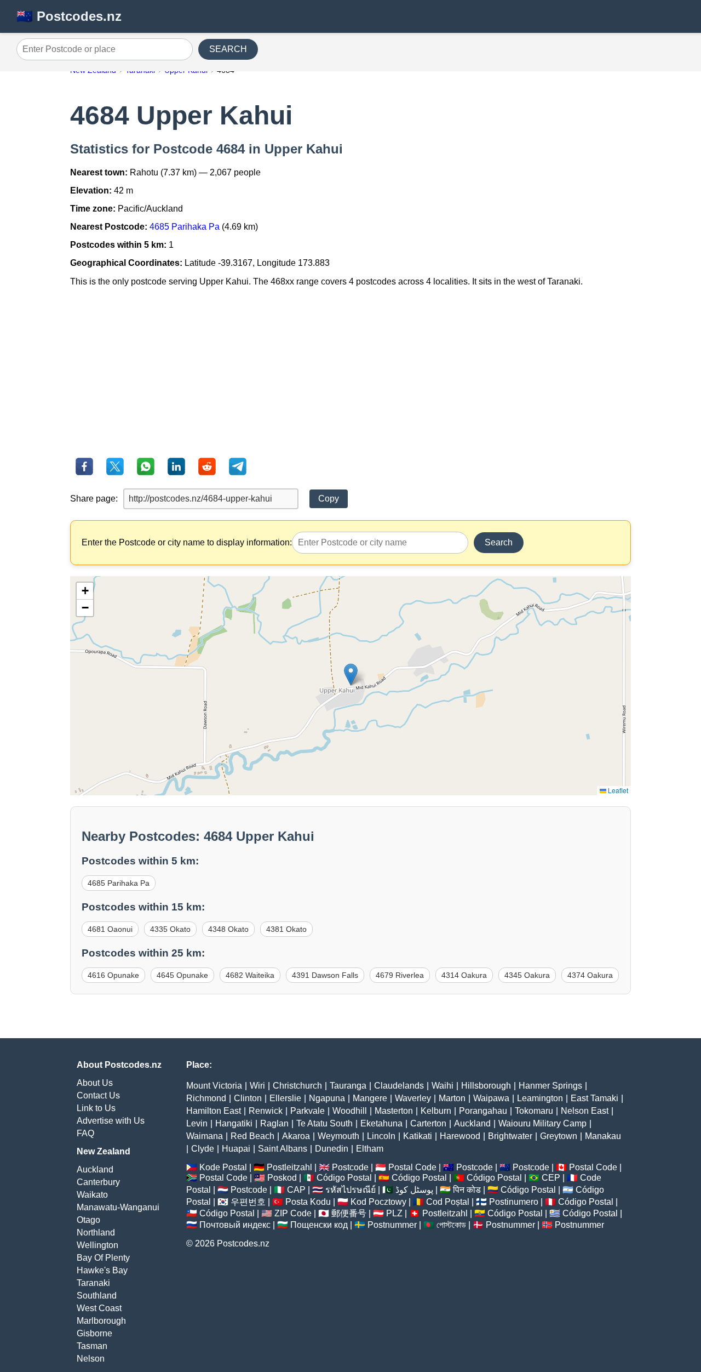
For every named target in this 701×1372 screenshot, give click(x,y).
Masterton (394, 1110)
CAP (296, 1189)
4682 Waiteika (250, 975)
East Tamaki (594, 1098)
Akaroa (296, 1136)
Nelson (91, 1358)
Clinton (248, 1098)
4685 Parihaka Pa (185, 226)
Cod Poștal (447, 1201)
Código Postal (344, 1177)
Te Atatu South (324, 1123)
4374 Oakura (590, 975)
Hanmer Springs (550, 1085)
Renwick (266, 1110)
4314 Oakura (464, 975)
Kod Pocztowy (378, 1201)
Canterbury (98, 1182)
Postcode (350, 1167)
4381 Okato (286, 929)
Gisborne (94, 1333)
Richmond (206, 1098)
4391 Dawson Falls (325, 975)
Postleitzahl (289, 1167)
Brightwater (510, 1136)
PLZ (394, 1213)
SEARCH (228, 49)
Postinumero (513, 1201)
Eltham (369, 1148)
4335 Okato (170, 929)
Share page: (94, 498)
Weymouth (338, 1136)
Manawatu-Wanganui (118, 1207)
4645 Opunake (182, 975)
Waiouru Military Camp (542, 1123)
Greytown (558, 1136)
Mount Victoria (214, 1085)
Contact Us (98, 1095)
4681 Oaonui (110, 929)
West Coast (99, 1308)
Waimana (204, 1136)
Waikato (92, 1194)
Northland (96, 1232)
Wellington (97, 1245)
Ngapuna (327, 1098)
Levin (197, 1123)
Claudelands (399, 1085)
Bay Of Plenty (103, 1257)
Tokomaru (534, 1110)
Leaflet (617, 790)
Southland (97, 1295)
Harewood (460, 1136)
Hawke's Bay (102, 1270)
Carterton (428, 1123)
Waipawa (491, 1098)
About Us (95, 1083)
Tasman (92, 1346)
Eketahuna (381, 1123)
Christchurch (297, 1085)
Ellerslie (285, 1098)
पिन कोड (467, 1189)
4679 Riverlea (400, 975)
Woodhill (349, 1110)
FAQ (85, 1133)
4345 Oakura (527, 975)
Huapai (236, 1148)
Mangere (370, 1098)
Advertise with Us (111, 1120)
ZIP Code (293, 1213)
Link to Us (96, 1108)
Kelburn (436, 1110)
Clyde (202, 1148)
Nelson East (584, 1110)
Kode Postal (223, 1167)
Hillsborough (486, 1085)
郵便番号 (348, 1213)
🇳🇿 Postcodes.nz (69, 16)
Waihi (442, 1085)
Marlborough (101, 1320)
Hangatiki (233, 1123)
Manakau (603, 1136)
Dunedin (331, 1148)
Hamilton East (213, 1110)
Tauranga (348, 1085)
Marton (452, 1098)
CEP (551, 1177)
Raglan (274, 1123)
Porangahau (483, 1110)
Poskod (282, 1177)
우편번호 (248, 1201)
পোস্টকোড (451, 1224)
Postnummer (392, 1224)
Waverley (413, 1098)
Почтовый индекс (235, 1224)
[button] (351, 674)
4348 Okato (228, 929)
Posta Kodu (308, 1201)
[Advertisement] (350, 372)
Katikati (417, 1136)
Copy (328, 498)
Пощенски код (319, 1224)
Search (499, 542)
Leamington (540, 1098)
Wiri (257, 1085)
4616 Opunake (113, 975)
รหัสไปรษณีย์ (350, 1189)
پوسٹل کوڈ (414, 1189)
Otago (88, 1220)
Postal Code (412, 1167)
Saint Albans (282, 1148)
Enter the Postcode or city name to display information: (187, 542)
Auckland (95, 1169)
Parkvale (307, 1110)
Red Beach (252, 1136)
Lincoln (381, 1136)
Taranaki (93, 1283)
